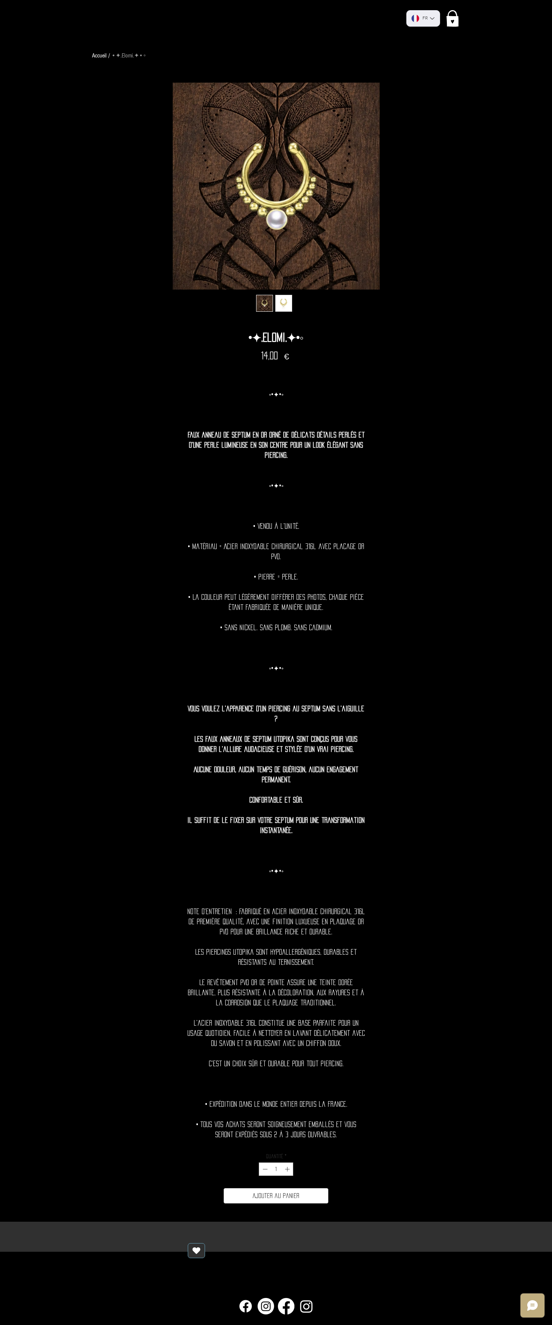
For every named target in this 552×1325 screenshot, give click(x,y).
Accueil (99, 55)
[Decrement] (264, 1169)
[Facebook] (245, 1306)
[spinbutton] (276, 1169)
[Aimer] (196, 1250)
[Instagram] (266, 1306)
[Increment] (288, 1169)
